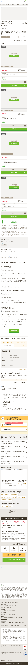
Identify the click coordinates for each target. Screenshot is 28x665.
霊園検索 (2, 602)
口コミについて (18, 625)
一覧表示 (25, 40)
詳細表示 (18, 40)
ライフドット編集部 (11, 388)
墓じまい (11, 607)
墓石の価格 (3, 614)
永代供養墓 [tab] (22, 37)
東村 (2, 506)
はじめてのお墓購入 (5, 605)
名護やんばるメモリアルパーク (12, 23)
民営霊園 (10, 499)
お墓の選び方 (16, 605)
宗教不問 (14, 497)
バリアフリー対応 (5, 494)
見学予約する (14, 330)
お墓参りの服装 (19, 617)
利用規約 (6, 625)
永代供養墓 (3, 499)
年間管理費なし (14, 494)
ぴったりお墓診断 (14, 602)
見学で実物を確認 (14, 55)
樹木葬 (10, 610)
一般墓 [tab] (5, 37)
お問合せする (14, 85)
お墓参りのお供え (11, 617)
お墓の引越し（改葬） (5, 607)
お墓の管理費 (8, 614)
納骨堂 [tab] (14, 37)
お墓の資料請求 (8, 602)
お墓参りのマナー (4, 617)
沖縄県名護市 (4, 28)
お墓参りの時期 (4, 619)
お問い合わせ (24, 625)
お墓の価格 (11, 605)
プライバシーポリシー (12, 625)
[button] (14, 82)
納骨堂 (23, 497)
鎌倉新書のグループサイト (8, 660)
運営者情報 (2, 625)
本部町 (6, 506)
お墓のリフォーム (14, 614)
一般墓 (18, 497)
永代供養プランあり (5, 497)
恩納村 (10, 506)
